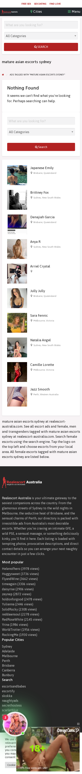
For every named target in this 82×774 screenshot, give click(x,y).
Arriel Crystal (40, 266)
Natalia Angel (40, 340)
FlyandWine (10, 579)
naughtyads (10, 700)
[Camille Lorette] (17, 372)
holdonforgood (12, 599)
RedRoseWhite (12, 619)
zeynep (7, 594)
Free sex (26, 3)
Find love (55, 3)
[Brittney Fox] (17, 200)
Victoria (50, 320)
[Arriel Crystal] (17, 273)
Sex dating (40, 3)
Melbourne (39, 320)
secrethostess (12, 705)
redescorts (9, 719)
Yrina (5, 624)
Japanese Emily (42, 168)
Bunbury (8, 675)
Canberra (8, 670)
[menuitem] (26, 4)
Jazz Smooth (40, 389)
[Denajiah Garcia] (17, 224)
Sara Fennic (39, 315)
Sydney (37, 197)
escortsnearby (12, 714)
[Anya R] (17, 249)
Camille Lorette (42, 365)
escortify (8, 691)
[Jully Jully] (17, 298)
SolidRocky (10, 609)
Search (42, 46)
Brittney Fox (39, 192)
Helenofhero (11, 568)
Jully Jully (37, 291)
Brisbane (37, 173)
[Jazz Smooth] (17, 396)
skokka (7, 695)
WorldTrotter (11, 629)
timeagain (9, 584)
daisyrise (8, 589)
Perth (36, 394)
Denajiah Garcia (42, 217)
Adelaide (8, 651)
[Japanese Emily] (17, 175)
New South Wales (51, 197)
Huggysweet (11, 574)
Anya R (35, 242)
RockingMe (10, 635)
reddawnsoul (11, 614)
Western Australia (49, 394)
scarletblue (10, 710)
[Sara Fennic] (17, 323)
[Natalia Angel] (17, 347)
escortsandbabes (14, 686)
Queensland (50, 173)
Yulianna (8, 604)
